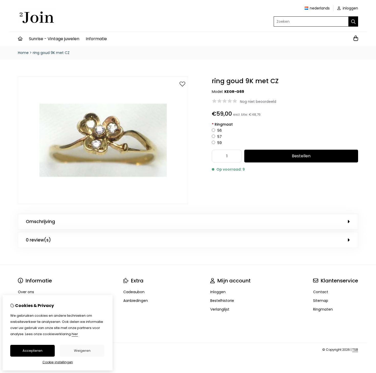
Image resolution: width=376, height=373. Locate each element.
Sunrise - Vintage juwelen (54, 39)
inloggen (350, 8)
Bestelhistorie (222, 300)
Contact (320, 291)
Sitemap (320, 300)
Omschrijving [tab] (40, 221)
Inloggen (218, 291)
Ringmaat (222, 124)
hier (75, 334)
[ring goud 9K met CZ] (103, 202)
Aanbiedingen (135, 300)
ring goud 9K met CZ (51, 52)
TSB (355, 349)
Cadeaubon (134, 291)
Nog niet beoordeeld (258, 101)
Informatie (96, 39)
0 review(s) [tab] (38, 240)
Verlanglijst (219, 309)
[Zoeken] (353, 21)
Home (23, 52)
